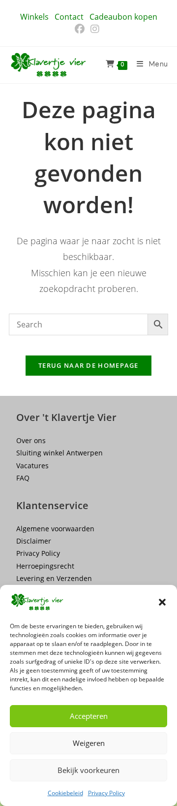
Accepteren (89, 716)
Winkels (34, 16)
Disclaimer (33, 541)
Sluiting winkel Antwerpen (59, 452)
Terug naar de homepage (88, 365)
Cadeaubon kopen (123, 16)
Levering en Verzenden (54, 578)
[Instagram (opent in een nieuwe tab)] (95, 29)
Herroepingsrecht (45, 566)
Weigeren (89, 743)
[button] (162, 602)
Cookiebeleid (65, 793)
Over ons (31, 440)
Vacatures (32, 465)
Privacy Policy (106, 793)
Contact (69, 16)
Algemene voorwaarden (55, 528)
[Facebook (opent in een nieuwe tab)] (81, 29)
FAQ (23, 478)
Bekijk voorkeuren (88, 770)
